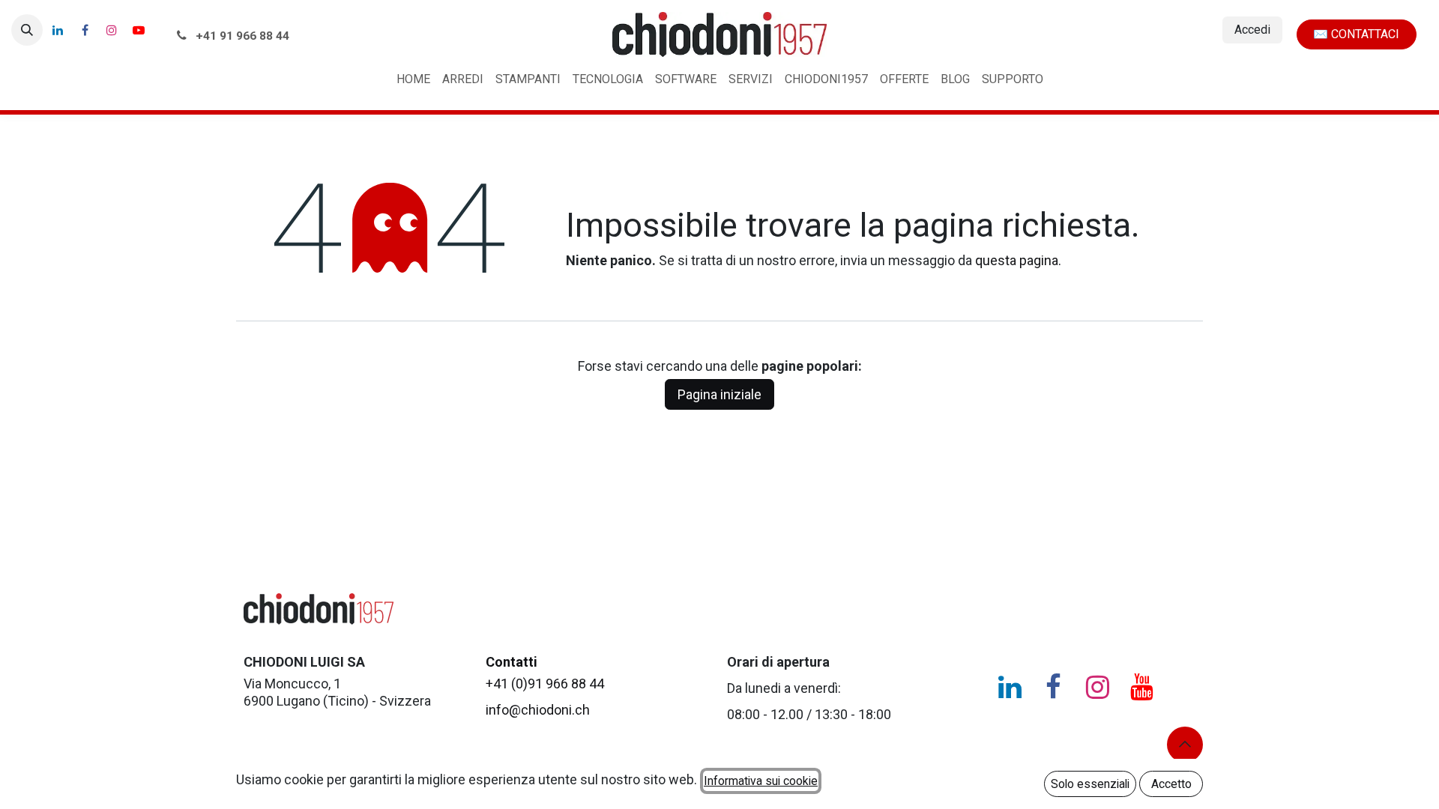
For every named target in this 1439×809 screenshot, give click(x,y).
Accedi (1252, 29)
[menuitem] (413, 80)
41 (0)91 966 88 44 (545, 683)
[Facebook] (85, 30)
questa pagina (1016, 260)
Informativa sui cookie (761, 781)
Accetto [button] (1171, 784)
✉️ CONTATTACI (1356, 34)
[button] (27, 30)
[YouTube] (139, 30)
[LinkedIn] (58, 30)
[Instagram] (112, 30)
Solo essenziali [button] (1090, 784)
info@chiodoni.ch (538, 710)
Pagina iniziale (719, 394)
